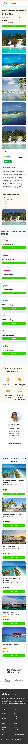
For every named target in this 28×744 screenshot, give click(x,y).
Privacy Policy (17, 740)
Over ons (8, 740)
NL (1, 739)
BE (3, 739)
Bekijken (14, 247)
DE (5, 739)
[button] (26, 3)
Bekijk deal (7, 161)
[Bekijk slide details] (6, 680)
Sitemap (5, 740)
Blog (2, 740)
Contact (12, 740)
